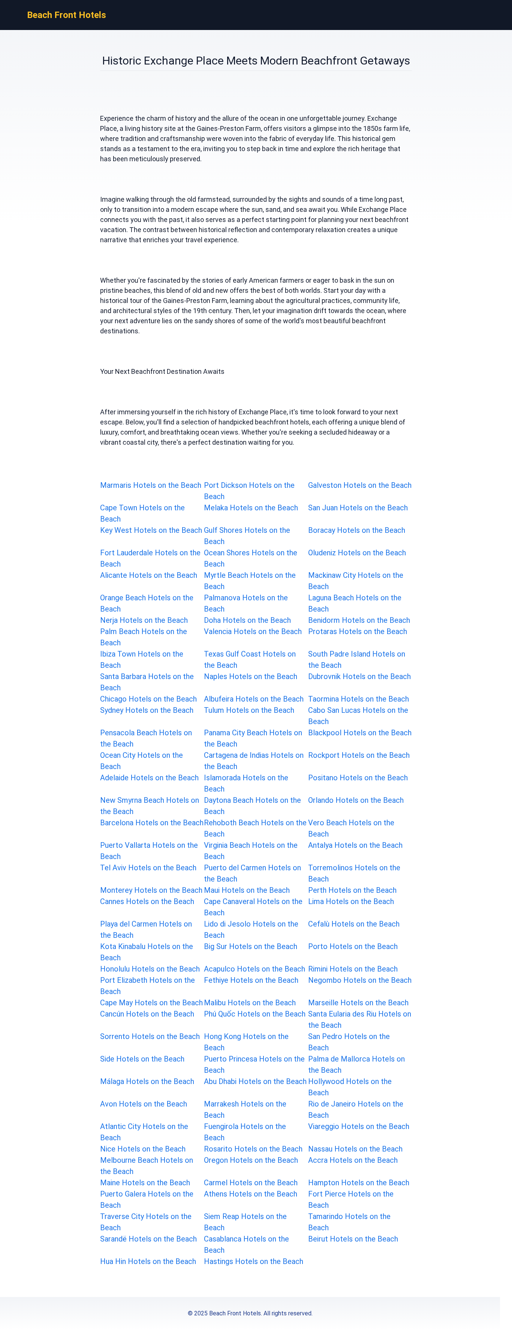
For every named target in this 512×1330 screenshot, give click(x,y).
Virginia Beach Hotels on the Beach (251, 851)
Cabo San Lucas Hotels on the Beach (358, 716)
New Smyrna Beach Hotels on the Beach (149, 806)
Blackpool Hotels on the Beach (360, 732)
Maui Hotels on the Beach (247, 890)
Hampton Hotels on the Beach (358, 1182)
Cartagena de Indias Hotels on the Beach (254, 761)
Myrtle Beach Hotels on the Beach (250, 581)
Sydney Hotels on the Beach (146, 710)
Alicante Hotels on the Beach (148, 575)
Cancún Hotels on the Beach (147, 1013)
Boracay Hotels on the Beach (356, 530)
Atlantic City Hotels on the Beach (144, 1132)
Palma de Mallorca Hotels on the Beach (356, 1064)
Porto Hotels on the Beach (353, 946)
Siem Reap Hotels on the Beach (245, 1222)
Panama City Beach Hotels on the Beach (253, 738)
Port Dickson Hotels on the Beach (249, 491)
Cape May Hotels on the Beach (151, 1002)
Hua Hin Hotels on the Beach (148, 1261)
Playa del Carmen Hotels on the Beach (146, 929)
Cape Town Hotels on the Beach (142, 513)
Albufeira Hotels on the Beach (254, 698)
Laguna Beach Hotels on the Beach (354, 603)
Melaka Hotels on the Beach (251, 507)
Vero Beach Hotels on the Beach (351, 828)
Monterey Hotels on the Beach (151, 890)
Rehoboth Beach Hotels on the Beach (255, 828)
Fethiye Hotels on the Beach (251, 980)
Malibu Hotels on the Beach (250, 1002)
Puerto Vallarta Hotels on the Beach (149, 851)
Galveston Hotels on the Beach (360, 485)
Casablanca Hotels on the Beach (246, 1244)
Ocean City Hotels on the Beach (141, 761)
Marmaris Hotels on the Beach (150, 485)
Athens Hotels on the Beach (250, 1193)
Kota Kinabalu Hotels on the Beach (146, 952)
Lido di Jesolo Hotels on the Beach (251, 929)
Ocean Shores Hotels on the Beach (250, 558)
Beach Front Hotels (66, 15)
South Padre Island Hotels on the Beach (356, 659)
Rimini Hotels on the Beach (353, 968)
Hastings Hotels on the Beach (253, 1261)
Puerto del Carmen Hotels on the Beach (252, 873)
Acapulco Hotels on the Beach (254, 968)
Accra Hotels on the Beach (353, 1160)
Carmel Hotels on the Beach (251, 1182)
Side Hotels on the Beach (142, 1058)
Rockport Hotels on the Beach (359, 755)
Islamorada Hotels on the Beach (246, 783)
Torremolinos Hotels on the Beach (354, 873)
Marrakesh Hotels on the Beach (245, 1109)
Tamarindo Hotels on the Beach (349, 1222)
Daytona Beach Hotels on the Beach (252, 806)
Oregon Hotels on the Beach (251, 1160)
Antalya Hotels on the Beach (355, 845)
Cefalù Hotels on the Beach (354, 923)
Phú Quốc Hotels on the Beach (254, 1013)
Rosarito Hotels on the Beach (253, 1148)
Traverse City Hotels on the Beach (146, 1222)
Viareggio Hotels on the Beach (358, 1126)
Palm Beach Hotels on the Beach (143, 637)
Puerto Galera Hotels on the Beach (146, 1199)
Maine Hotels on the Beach (145, 1182)
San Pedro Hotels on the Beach (349, 1042)
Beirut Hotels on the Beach (353, 1238)
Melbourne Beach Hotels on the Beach (146, 1166)
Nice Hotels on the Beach (143, 1148)
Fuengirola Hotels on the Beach (245, 1132)
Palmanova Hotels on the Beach (246, 603)
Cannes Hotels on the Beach (147, 901)
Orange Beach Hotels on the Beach (146, 603)
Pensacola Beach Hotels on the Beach (146, 738)
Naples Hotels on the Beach (250, 676)
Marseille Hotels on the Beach (358, 1002)
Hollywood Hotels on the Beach (350, 1087)
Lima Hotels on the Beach (351, 901)
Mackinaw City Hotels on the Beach (355, 581)
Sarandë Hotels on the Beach (148, 1238)
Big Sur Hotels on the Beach (250, 946)
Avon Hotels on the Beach (143, 1103)
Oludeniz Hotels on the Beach (357, 552)
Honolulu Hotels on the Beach (150, 968)
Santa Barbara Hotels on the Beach (147, 682)
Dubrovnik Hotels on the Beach (359, 676)
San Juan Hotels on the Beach (358, 507)
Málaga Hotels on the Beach (147, 1081)
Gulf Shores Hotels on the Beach (247, 536)
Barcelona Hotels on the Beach (152, 822)
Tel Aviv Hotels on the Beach (148, 867)
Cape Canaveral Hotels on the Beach (253, 907)
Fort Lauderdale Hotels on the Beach (150, 558)
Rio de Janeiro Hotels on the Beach (355, 1109)
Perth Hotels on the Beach (352, 890)
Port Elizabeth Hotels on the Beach (147, 986)
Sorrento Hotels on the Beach (150, 1036)
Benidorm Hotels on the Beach (359, 620)
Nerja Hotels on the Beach (144, 620)
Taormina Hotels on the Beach (358, 698)
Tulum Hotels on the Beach (249, 710)
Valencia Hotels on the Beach (253, 631)
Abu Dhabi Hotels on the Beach (255, 1081)
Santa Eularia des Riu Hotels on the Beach (359, 1019)
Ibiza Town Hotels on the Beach (141, 659)
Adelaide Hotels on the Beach (149, 777)
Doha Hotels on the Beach (247, 620)
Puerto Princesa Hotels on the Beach (254, 1064)
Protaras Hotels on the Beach (357, 631)
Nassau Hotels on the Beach (355, 1148)
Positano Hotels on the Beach (358, 777)
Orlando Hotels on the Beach (356, 800)
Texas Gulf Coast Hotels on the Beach (250, 659)
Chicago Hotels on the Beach (148, 698)
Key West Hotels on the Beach (151, 530)
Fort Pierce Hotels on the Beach (351, 1199)
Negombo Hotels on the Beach (360, 980)
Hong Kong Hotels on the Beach (246, 1042)
